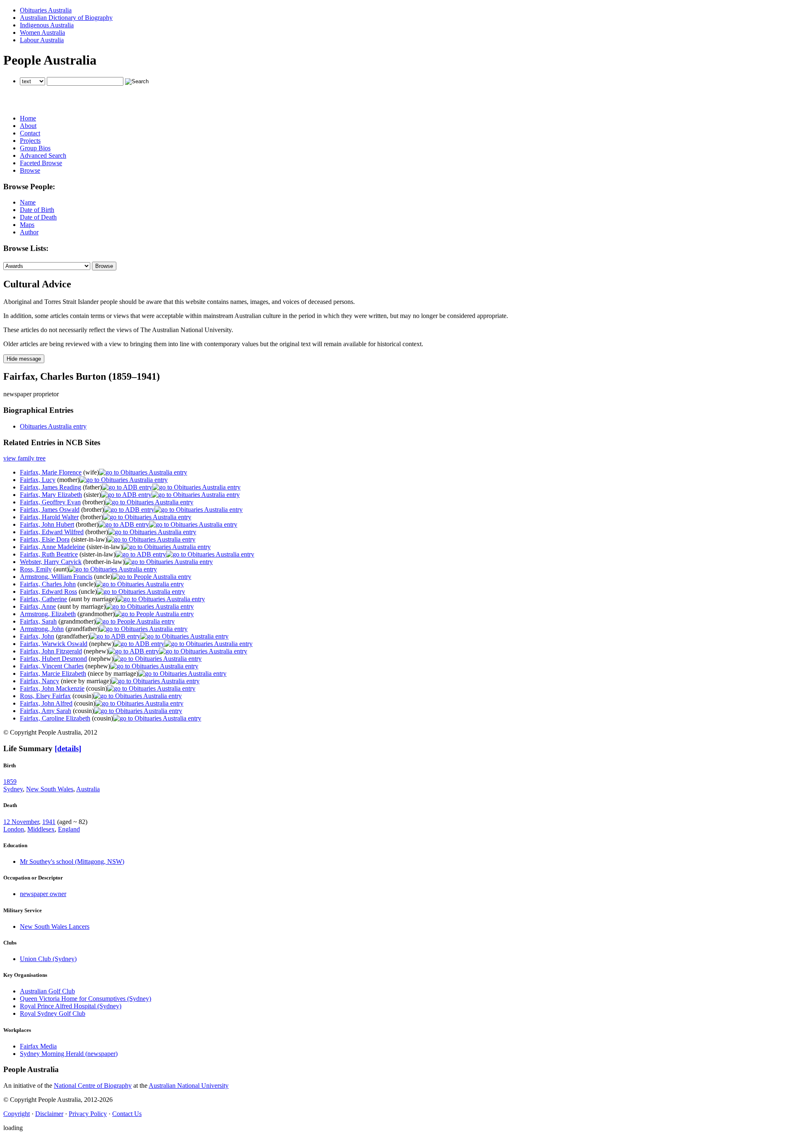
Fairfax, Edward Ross (48, 591)
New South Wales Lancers (54, 926)
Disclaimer (49, 1113)
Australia (88, 789)
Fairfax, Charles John (48, 584)
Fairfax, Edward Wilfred (52, 531)
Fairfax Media (38, 1046)
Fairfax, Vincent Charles (52, 666)
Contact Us (127, 1113)
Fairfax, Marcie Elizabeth (53, 673)
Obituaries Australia (46, 10)
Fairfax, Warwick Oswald (53, 643)
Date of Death (38, 217)
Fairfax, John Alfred (46, 703)
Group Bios (35, 148)
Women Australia (42, 32)
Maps (27, 224)
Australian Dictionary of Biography (66, 17)
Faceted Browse (41, 162)
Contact (30, 133)
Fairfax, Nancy (39, 680)
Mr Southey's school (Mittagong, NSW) (72, 861)
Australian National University (189, 1085)
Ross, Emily (36, 569)
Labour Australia (42, 39)
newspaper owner (43, 893)
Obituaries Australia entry (53, 426)
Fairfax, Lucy (37, 479)
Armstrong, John (42, 628)
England (69, 829)
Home (28, 118)
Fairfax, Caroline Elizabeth (55, 718)
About (28, 125)
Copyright (16, 1113)
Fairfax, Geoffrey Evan (50, 502)
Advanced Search (43, 155)
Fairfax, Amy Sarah (45, 710)
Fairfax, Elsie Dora (45, 539)
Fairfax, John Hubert (47, 524)
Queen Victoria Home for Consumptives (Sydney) (85, 998)
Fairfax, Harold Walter (49, 517)
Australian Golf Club (47, 991)
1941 (48, 821)
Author (29, 232)
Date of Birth (37, 209)
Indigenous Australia (47, 25)
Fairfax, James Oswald (50, 509)
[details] (68, 748)
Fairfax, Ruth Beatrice (49, 554)
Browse (30, 170)
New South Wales (49, 789)
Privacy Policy (88, 1113)
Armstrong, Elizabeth (48, 613)
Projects (30, 140)
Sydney (13, 789)
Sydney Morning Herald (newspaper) (69, 1053)
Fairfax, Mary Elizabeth (51, 494)
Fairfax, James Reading (50, 487)
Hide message (24, 359)
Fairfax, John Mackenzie (52, 688)
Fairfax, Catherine (43, 598)
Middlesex (41, 829)
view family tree (24, 458)
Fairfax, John (37, 636)
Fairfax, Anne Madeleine (52, 546)
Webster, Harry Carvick (51, 561)
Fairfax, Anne (38, 606)
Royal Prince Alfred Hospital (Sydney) (70, 1006)
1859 (10, 781)
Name (28, 202)
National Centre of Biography (93, 1085)
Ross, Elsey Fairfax (45, 695)
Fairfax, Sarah (38, 621)
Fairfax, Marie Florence (51, 472)
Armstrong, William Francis (56, 576)
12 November (21, 821)
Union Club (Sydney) (48, 958)
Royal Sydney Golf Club (52, 1013)
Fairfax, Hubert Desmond (53, 658)
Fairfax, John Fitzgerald (51, 651)
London (13, 829)
